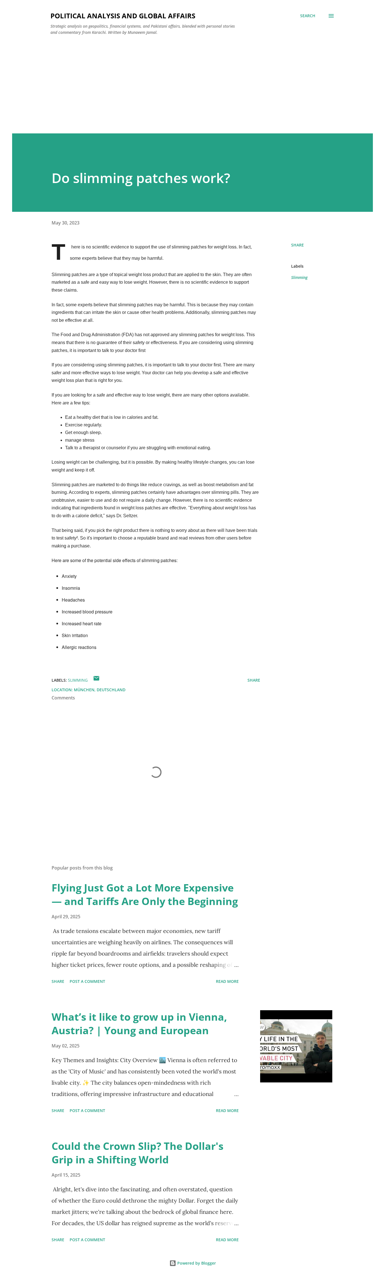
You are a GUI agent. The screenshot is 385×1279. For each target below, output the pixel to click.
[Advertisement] (192, 82)
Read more (227, 981)
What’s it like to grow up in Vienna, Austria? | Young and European (139, 1023)
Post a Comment (87, 981)
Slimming (299, 277)
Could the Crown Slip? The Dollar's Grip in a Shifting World (138, 1152)
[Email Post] (96, 680)
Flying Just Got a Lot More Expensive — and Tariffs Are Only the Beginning (145, 894)
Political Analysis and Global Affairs (122, 15)
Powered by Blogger (196, 1263)
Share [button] (297, 245)
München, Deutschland (99, 689)
